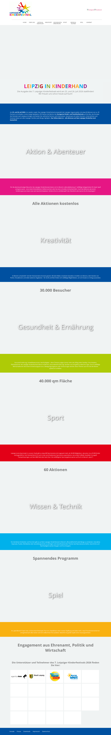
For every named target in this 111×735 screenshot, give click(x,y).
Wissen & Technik (73, 23)
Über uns (32, 22)
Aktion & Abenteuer (40, 23)
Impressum (36, 731)
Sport (65, 22)
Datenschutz (46, 731)
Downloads (26, 731)
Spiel (81, 22)
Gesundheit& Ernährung (57, 23)
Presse (19, 731)
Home (24, 22)
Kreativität (48, 22)
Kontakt (89, 22)
